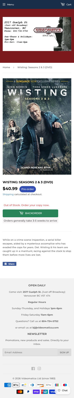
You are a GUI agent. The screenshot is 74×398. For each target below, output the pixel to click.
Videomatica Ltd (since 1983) (38, 378)
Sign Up (64, 352)
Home (6, 67)
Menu (10, 4)
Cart (68, 4)
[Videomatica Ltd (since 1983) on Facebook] (33, 369)
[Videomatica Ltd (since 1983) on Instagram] (39, 369)
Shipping (8, 194)
